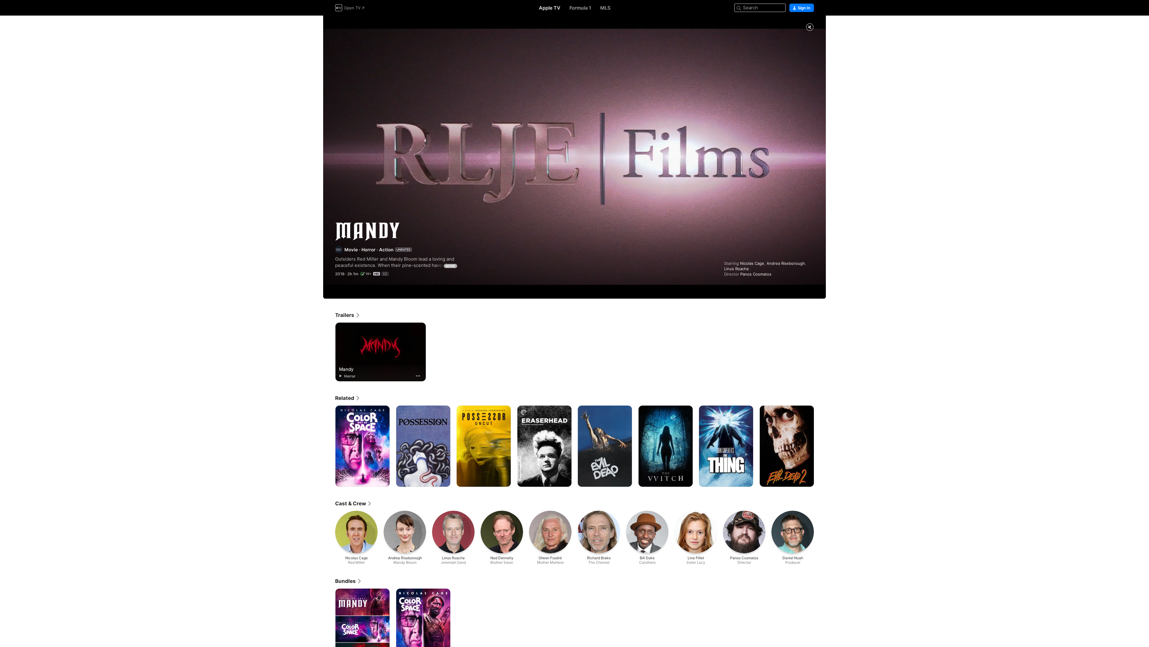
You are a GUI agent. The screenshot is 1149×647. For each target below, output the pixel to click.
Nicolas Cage (752, 263)
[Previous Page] (329, 446)
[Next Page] (820, 446)
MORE (450, 266)
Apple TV (549, 8)
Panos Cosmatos (755, 274)
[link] (347, 315)
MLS (605, 8)
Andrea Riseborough (786, 263)
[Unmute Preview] (809, 27)
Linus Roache (736, 268)
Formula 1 (580, 8)
